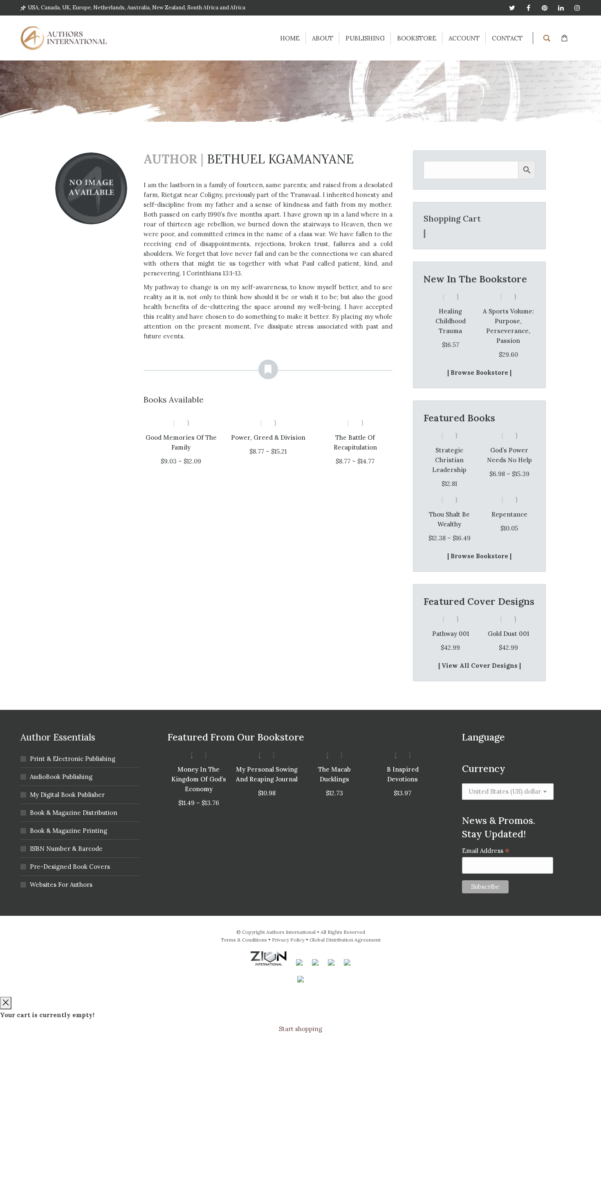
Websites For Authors (61, 884)
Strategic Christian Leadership (449, 460)
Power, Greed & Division (268, 437)
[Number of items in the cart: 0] (424, 233)
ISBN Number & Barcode (66, 848)
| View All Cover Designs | (479, 665)
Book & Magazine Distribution (73, 813)
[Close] (5, 1003)
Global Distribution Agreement (345, 940)
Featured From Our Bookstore (236, 737)
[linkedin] (561, 8)
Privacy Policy (288, 940)
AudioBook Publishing (61, 777)
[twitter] (512, 8)
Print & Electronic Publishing (72, 759)
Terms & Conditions (244, 940)
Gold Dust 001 (508, 634)
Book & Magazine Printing (68, 830)
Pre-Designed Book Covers (70, 866)
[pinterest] (544, 8)
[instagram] (577, 8)
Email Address (486, 851)
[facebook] (528, 8)
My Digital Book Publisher (67, 795)
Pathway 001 (450, 634)
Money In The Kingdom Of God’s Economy (198, 779)
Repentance (509, 514)
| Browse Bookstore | (479, 372)
